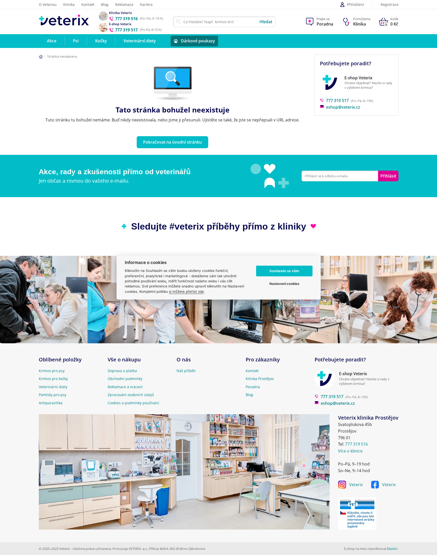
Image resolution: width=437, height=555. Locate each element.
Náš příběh (186, 370)
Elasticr (392, 548)
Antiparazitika (51, 402)
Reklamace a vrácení (125, 386)
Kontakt (87, 4)
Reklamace (124, 4)
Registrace (389, 5)
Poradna (253, 386)
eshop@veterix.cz (343, 107)
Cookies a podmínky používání (133, 402)
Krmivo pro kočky (53, 378)
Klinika (69, 4)
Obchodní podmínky (125, 378)
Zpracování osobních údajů (131, 394)
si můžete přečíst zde (186, 291)
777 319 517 (337, 100)
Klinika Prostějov (260, 378)
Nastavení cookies (284, 284)
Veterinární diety (53, 386)
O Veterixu (48, 4)
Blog (104, 4)
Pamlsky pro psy (52, 394)
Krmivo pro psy (52, 370)
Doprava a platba (122, 370)
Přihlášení (355, 4)
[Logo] (64, 22)
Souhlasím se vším (284, 271)
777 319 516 (356, 444)
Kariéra (146, 4)
